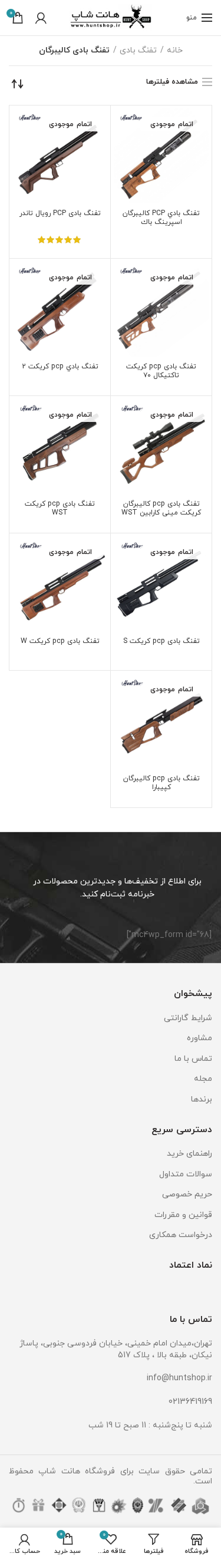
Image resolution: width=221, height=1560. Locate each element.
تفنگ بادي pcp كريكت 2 (60, 366)
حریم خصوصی (187, 1194)
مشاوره (199, 1038)
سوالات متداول (185, 1174)
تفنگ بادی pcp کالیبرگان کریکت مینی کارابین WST (161, 508)
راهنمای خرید (189, 1153)
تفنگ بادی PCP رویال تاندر (60, 213)
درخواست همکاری (180, 1235)
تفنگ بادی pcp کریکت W (60, 641)
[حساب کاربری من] (40, 17)
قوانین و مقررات (183, 1215)
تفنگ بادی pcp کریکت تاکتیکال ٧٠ (161, 371)
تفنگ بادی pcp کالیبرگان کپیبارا (161, 783)
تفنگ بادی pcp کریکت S (161, 641)
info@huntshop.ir (179, 1378)
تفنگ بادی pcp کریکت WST (60, 508)
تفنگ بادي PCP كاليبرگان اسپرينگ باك (161, 218)
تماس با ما (193, 1058)
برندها (201, 1099)
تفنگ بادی (138, 50)
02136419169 (190, 1401)
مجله (203, 1078)
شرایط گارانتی (188, 1018)
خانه (175, 50)
